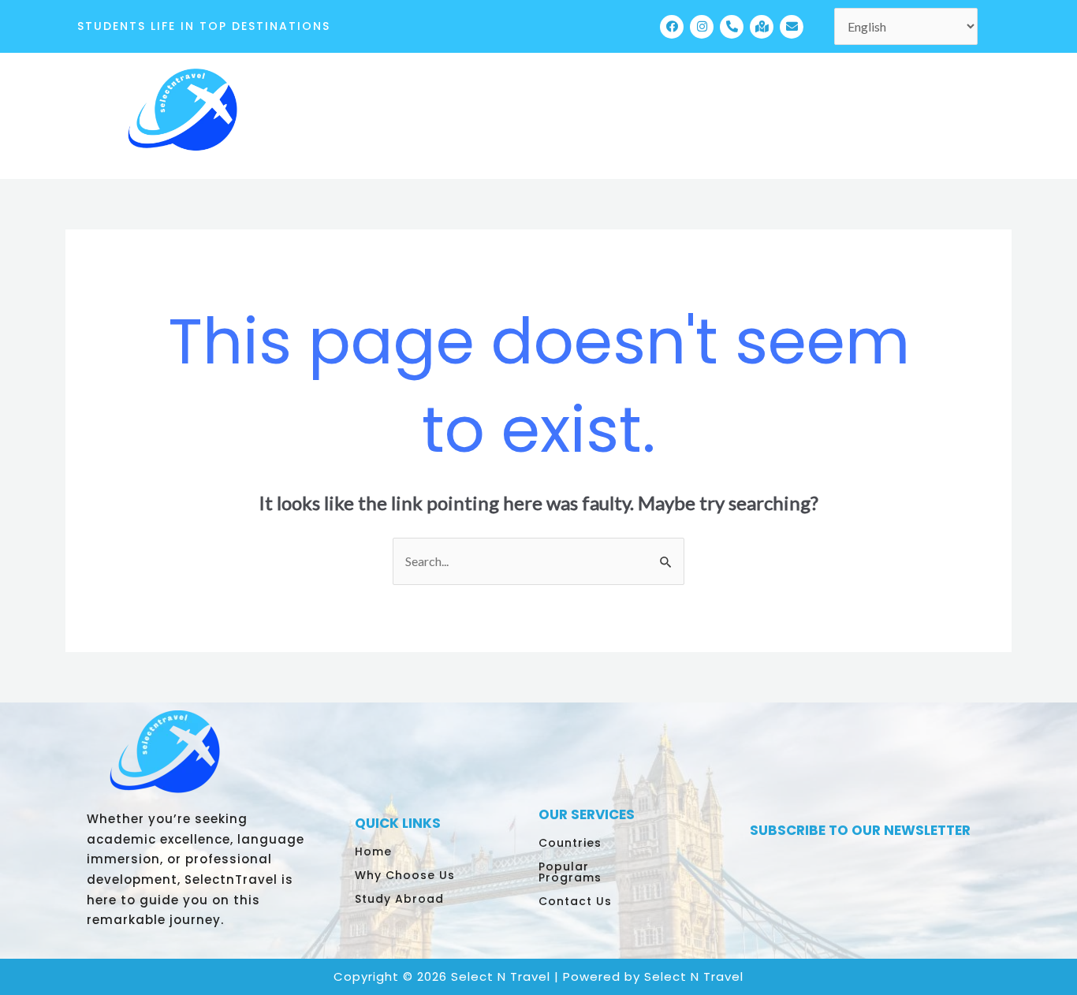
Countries (570, 843)
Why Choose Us (405, 875)
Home (373, 851)
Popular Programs (570, 872)
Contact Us (575, 901)
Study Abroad (399, 899)
